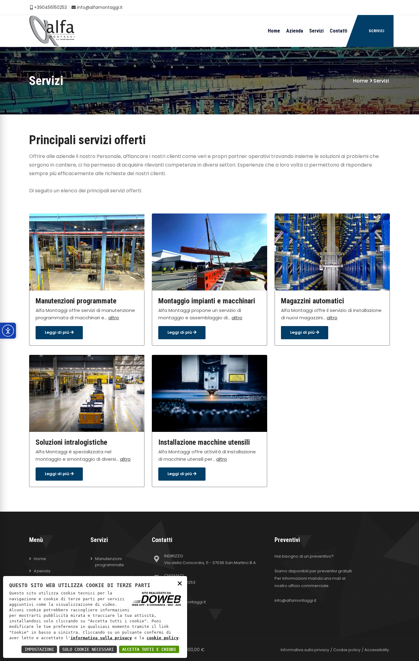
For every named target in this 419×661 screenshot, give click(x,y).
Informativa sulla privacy (305, 650)
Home (274, 31)
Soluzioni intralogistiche (71, 442)
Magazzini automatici (312, 301)
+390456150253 (50, 7)
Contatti (338, 31)
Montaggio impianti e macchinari (206, 301)
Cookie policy (346, 650)
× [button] (180, 583)
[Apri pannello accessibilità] (8, 331)
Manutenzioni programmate (76, 301)
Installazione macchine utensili (204, 442)
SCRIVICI (376, 31)
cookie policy (163, 638)
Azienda (294, 31)
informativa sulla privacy (101, 638)
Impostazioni (39, 649)
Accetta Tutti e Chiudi (149, 649)
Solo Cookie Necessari (88, 649)
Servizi (316, 31)
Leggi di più (57, 332)
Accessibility (376, 650)
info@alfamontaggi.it (99, 7)
